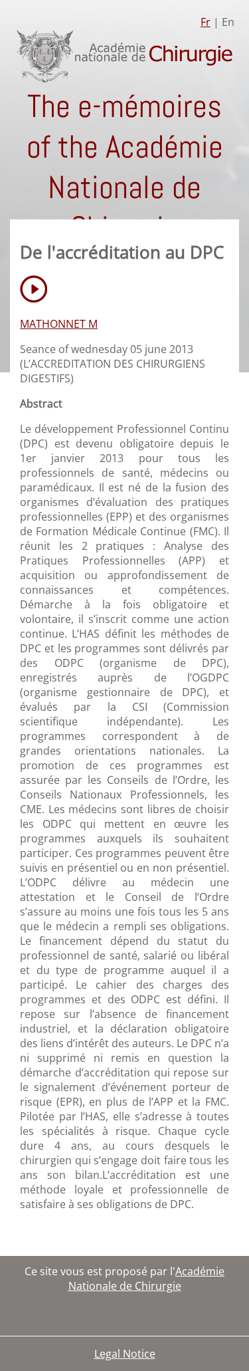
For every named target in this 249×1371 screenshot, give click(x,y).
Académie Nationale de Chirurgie (146, 1278)
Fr (205, 22)
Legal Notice (124, 1353)
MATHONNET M (59, 323)
